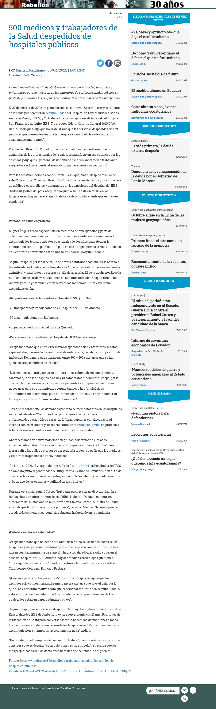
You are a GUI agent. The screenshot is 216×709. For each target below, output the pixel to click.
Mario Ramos (138, 384)
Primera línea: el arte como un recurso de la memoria (156, 243)
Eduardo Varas (139, 251)
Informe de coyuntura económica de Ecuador (150, 342)
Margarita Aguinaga (142, 469)
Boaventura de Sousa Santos (147, 117)
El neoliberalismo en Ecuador (156, 90)
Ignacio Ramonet (140, 424)
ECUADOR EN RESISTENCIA (159, 195)
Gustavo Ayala (139, 80)
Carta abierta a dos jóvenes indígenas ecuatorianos (154, 109)
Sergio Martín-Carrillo (143, 351)
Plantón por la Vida (87, 425)
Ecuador (77, 70)
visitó (85, 466)
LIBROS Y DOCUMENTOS (159, 280)
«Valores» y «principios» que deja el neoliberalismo (155, 34)
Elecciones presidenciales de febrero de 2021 (160, 18)
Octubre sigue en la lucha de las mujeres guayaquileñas (157, 217)
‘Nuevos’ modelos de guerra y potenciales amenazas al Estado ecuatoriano (158, 374)
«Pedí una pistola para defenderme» (150, 415)
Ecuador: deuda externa (159, 126)
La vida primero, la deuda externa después (152, 148)
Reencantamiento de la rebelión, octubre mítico (158, 264)
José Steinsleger (140, 440)
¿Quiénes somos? (163, 691)
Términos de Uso (98, 688)
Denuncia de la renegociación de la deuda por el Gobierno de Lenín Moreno (158, 176)
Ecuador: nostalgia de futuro (155, 74)
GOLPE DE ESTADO (159, 393)
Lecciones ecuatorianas (151, 434)
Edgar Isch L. (138, 63)
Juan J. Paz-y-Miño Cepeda (146, 42)
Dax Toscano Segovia (143, 330)
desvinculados (56, 113)
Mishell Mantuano (30, 70)
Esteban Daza (138, 272)
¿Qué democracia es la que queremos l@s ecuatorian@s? (156, 461)
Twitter (95, 180)
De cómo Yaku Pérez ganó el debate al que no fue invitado (155, 55)
